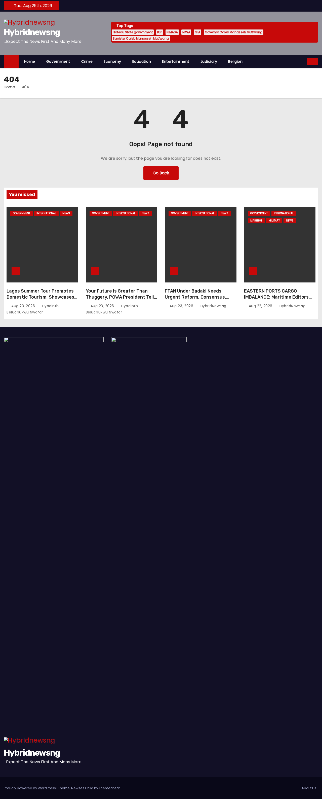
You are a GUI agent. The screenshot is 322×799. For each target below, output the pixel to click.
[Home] (11, 61)
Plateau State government (133, 32)
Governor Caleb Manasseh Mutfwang (233, 32)
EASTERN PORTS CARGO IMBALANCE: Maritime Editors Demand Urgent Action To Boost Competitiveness (279, 300)
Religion (235, 61)
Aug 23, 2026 (23, 305)
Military (274, 220)
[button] (303, 61)
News (66, 213)
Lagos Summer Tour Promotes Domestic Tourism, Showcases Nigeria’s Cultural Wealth (40, 297)
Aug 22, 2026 (261, 305)
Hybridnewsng (32, 32)
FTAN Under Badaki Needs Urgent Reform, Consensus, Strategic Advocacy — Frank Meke (196, 300)
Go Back (161, 173)
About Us (309, 788)
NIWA (186, 32)
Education (141, 61)
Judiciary (208, 61)
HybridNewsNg (212, 305)
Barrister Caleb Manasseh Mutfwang (141, 38)
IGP (159, 32)
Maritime (256, 220)
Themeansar (109, 788)
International (46, 213)
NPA (197, 32)
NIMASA (172, 32)
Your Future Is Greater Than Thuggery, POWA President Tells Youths (121, 297)
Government (58, 61)
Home (29, 61)
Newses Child (82, 788)
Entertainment (175, 61)
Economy (112, 61)
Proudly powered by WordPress (30, 788)
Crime (87, 61)
